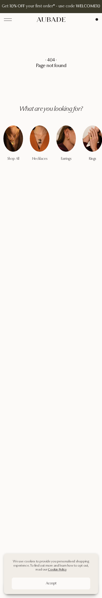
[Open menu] (8, 20)
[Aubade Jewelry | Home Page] (51, 19)
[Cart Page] (96, 19)
